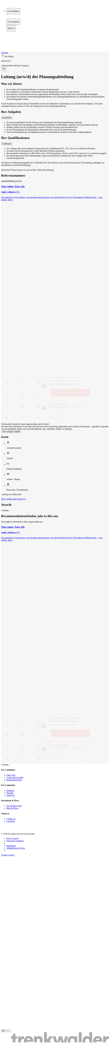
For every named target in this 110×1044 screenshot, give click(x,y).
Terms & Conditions (15, 841)
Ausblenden (6, 118)
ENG (8, 1031)
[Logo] (11, 4)
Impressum (11, 845)
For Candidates (13, 33)
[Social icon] (3, 829)
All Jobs (4, 53)
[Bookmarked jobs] (2, 44)
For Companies (13, 36)
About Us (11, 38)
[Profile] (3, 47)
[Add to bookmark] (3, 69)
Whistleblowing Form (15, 848)
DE (3, 1031)
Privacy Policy (12, 838)
